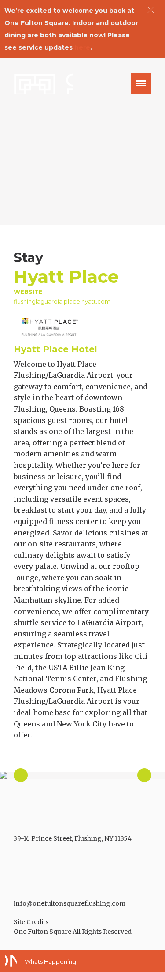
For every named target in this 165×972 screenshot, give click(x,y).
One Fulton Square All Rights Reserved (73, 932)
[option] (82, 775)
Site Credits (31, 922)
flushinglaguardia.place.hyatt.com (62, 301)
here (82, 47)
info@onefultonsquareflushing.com (69, 903)
